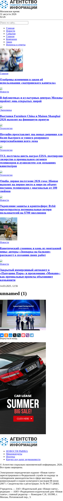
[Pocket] (23, 335)
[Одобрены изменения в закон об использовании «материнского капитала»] (11, 70)
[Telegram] (32, 335)
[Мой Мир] (10, 335)
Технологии (6, 128)
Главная (10, 28)
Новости (10, 31)
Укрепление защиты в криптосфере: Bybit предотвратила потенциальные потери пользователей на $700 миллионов (28, 209)
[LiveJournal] (19, 335)
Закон (9, 42)
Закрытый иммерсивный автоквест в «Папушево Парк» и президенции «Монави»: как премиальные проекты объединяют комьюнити (30, 275)
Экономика (6, 110)
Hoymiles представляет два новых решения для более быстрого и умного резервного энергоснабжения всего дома (31, 138)
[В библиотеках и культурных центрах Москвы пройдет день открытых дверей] (1, 89)
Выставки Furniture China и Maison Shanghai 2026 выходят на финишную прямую (30, 117)
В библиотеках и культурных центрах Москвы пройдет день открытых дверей (31, 99)
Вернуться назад (8, 338)
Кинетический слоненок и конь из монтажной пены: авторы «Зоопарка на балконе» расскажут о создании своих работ (30, 252)
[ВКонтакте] (2, 335)
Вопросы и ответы (16, 44)
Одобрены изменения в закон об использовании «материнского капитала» (28, 81)
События (10, 33)
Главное (10, 36)
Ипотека (10, 456)
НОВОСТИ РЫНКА (17, 451)
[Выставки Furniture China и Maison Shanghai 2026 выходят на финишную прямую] (1, 107)
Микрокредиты (14, 454)
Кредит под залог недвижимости (23, 459)
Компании (11, 39)
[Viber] (27, 335)
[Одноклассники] (6, 335)
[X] (15, 335)
